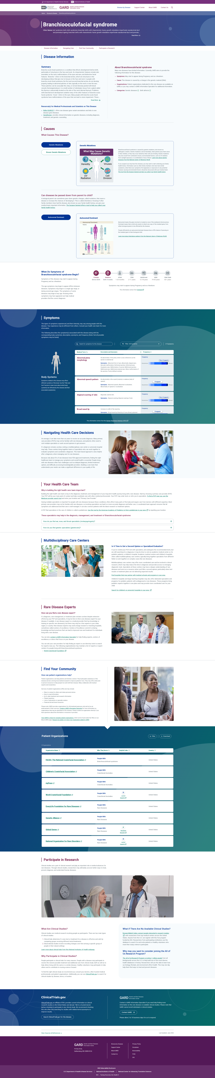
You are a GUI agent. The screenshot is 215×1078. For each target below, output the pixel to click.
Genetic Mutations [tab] (56, 145)
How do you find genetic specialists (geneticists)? (62, 528)
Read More (135, 35)
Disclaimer (135, 1047)
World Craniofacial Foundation (54, 651)
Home (43, 13)
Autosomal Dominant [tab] (56, 217)
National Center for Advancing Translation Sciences (134, 1071)
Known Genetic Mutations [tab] (56, 152)
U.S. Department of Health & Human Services (78, 1071)
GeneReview (47, 115)
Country (151, 750)
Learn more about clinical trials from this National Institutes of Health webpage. (68, 949)
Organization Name (52, 750)
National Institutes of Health (105, 1071)
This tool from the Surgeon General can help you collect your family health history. (142, 172)
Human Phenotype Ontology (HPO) (116, 420)
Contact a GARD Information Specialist (71, 708)
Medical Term (81, 352)
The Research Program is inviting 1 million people (142, 958)
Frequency (146, 352)
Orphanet (139, 290)
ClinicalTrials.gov (91, 974)
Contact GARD (127, 1012)
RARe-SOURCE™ (49, 110)
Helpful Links (123, 750)
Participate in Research (107, 48)
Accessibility (136, 1050)
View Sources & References (51, 1033)
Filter (153, 736)
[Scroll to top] (210, 1073)
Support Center (139, 7)
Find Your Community (86, 48)
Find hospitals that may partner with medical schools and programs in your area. (138, 575)
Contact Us (164, 7)
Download (166, 736)
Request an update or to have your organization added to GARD (70, 720)
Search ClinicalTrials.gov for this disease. (57, 1017)
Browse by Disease (123, 7)
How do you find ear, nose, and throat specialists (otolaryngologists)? (69, 521)
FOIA (133, 1054)
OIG (133, 1057)
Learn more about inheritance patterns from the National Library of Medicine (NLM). (142, 236)
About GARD (153, 7)
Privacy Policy (136, 1044)
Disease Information (51, 48)
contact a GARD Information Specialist (63, 637)
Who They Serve (102, 750)
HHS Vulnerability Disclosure (107, 1068)
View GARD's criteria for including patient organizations (57, 718)
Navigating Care (68, 48)
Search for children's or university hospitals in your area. (131, 590)
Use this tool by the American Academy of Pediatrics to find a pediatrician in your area (117, 510)
